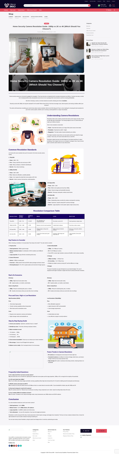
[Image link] (16, 432)
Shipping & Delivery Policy (68, 435)
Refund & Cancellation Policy (68, 433)
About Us (49, 431)
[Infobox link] (102, 5)
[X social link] (12, 446)
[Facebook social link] (9, 446)
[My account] (114, 10)
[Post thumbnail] (88, 44)
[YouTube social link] (16, 446)
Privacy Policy (65, 431)
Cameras (46, 23)
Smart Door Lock (89, 35)
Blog (49, 442)
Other (34, 440)
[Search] (89, 5)
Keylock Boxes (35, 433)
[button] (39, 431)
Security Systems (90, 32)
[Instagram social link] (14, 446)
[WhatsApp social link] (21, 446)
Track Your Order (51, 440)
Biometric (88, 26)
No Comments (100, 46)
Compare (50, 435)
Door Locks (35, 435)
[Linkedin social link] (18, 446)
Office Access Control (90, 30)
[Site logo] (10, 5)
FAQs (49, 433)
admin (45, 31)
